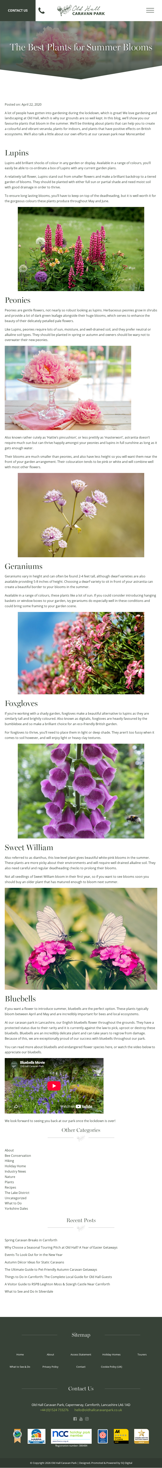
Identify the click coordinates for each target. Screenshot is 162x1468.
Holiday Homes (111, 1354)
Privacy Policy (50, 1366)
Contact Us (18, 10)
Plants (9, 1182)
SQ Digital (126, 1463)
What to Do (13, 1203)
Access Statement (81, 1354)
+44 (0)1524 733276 (54, 1410)
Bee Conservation (18, 1155)
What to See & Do (20, 1366)
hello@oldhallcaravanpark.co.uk (98, 1410)
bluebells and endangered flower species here (78, 1047)
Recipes (10, 1187)
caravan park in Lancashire (35, 1022)
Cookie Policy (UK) (111, 1366)
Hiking (9, 1161)
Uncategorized (15, 1198)
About (9, 1150)
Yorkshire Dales (16, 1208)
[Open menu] (150, 10)
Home (20, 1354)
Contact (81, 1366)
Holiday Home (15, 1166)
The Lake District (17, 1193)
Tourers (142, 1354)
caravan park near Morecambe (121, 134)
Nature (10, 1177)
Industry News (15, 1171)
